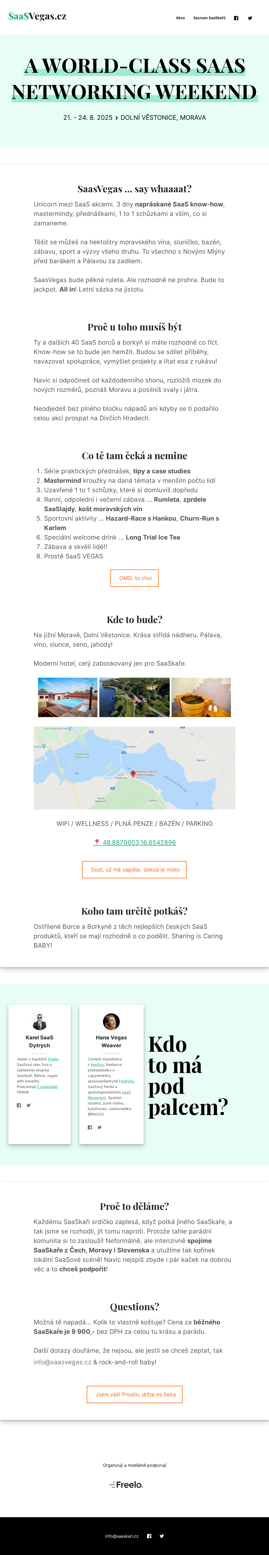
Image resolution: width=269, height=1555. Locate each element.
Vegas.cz (37, 15)
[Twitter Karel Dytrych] (29, 1105)
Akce (180, 17)
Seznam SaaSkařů (209, 17)
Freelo (53, 1059)
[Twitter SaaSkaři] (162, 1536)
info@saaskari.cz (122, 1536)
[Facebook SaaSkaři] (149, 1536)
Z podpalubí (47, 1086)
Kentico (97, 1064)
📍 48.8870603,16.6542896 (134, 842)
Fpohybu (126, 1081)
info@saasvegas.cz (62, 1362)
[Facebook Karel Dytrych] (21, 1105)
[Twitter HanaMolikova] (99, 1127)
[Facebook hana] (92, 1127)
